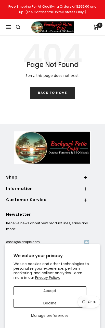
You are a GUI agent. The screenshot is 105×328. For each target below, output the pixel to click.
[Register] (86, 242)
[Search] (18, 27)
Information (19, 188)
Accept (49, 290)
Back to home (52, 93)
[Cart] (96, 27)
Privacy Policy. (47, 277)
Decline (50, 303)
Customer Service (26, 199)
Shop (12, 177)
